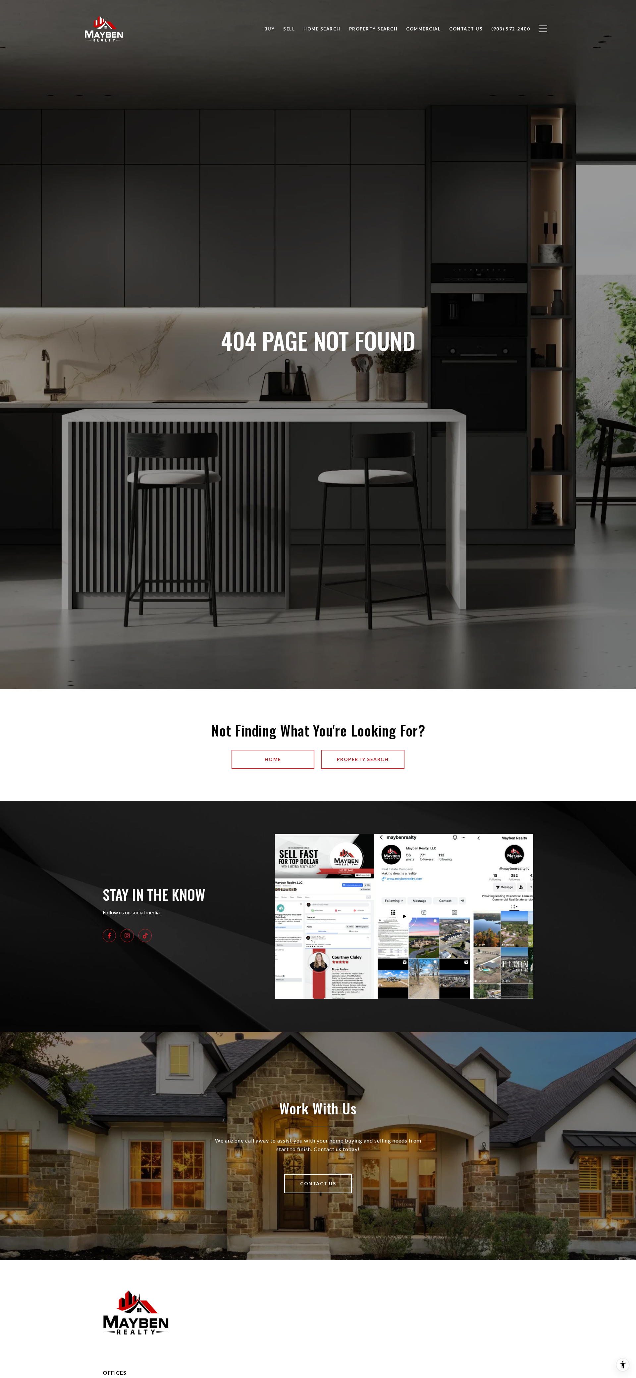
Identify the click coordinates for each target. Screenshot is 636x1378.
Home (273, 759)
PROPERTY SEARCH (363, 759)
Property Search (373, 28)
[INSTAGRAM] (127, 935)
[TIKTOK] (145, 935)
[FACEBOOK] (109, 935)
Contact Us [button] (318, 1183)
